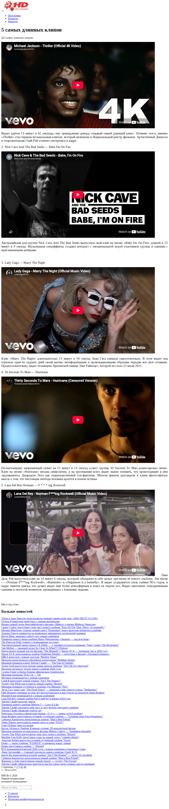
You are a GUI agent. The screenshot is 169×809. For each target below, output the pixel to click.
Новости (13, 21)
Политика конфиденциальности (26, 799)
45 (21, 767)
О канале (13, 793)
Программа (14, 15)
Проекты (13, 18)
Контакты (13, 796)
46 (25, 767)
